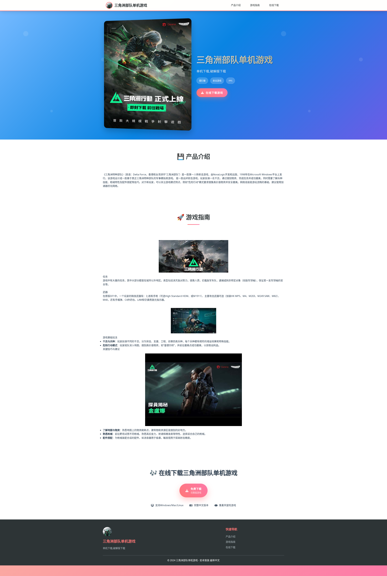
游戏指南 (255, 5)
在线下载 (274, 5)
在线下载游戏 (214, 92)
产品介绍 (236, 5)
